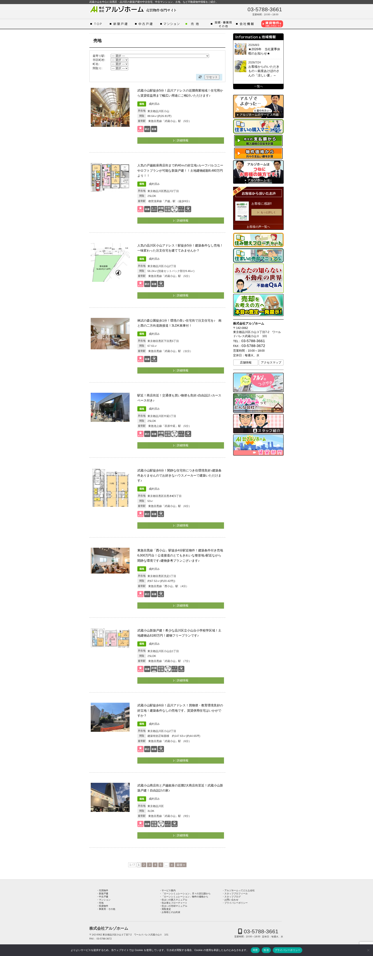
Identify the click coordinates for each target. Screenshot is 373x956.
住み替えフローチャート (174, 902)
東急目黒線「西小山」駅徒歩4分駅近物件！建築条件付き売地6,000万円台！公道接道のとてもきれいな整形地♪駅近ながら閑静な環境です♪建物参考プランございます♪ (180, 555)
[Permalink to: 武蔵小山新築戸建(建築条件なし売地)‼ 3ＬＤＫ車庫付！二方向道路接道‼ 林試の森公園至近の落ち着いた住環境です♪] (110, 337)
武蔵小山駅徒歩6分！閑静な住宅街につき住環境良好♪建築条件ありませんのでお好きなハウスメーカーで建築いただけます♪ (179, 475)
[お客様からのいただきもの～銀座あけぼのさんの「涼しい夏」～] (240, 66)
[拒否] (368, 950)
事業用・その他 (107, 909)
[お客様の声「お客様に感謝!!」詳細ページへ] (242, 211)
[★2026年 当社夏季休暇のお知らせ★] (240, 49)
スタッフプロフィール (236, 893)
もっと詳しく (268, 212)
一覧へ (258, 86)
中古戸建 (146, 24)
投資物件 (103, 906)
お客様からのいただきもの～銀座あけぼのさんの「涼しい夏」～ (263, 71)
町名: (96, 64)
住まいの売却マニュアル (174, 906)
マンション (172, 24)
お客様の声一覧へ (258, 226)
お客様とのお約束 (171, 912)
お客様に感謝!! (261, 203)
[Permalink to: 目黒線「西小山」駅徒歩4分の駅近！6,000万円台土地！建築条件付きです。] (110, 567)
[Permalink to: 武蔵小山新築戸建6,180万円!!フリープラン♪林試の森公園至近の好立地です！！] (110, 647)
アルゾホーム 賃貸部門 (272, 24)
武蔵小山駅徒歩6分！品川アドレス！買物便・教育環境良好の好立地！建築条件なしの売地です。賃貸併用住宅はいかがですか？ (180, 710)
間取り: (97, 68)
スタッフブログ (232, 896)
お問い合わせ (231, 899)
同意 (255, 950)
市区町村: (99, 59)
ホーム (99, 24)
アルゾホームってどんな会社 (247, 24)
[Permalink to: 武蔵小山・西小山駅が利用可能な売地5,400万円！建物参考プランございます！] (110, 487)
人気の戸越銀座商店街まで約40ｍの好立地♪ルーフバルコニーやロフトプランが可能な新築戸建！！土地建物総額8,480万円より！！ (180, 170)
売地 (197, 24)
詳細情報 (182, 140)
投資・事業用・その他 (222, 24)
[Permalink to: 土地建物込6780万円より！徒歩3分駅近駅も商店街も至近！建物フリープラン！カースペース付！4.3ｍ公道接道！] (110, 412)
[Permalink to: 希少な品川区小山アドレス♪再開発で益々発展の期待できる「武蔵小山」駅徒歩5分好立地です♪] (110, 262)
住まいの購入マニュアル (174, 899)
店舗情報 (246, 362)
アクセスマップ (271, 362)
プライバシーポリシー (236, 902)
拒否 (266, 950)
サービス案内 (169, 890)
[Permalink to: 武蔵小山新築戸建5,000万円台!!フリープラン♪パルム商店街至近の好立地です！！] (110, 802)
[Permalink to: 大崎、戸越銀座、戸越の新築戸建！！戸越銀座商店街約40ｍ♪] (110, 182)
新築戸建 (121, 24)
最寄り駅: (99, 55)
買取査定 (166, 909)
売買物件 (103, 890)
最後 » (181, 864)
